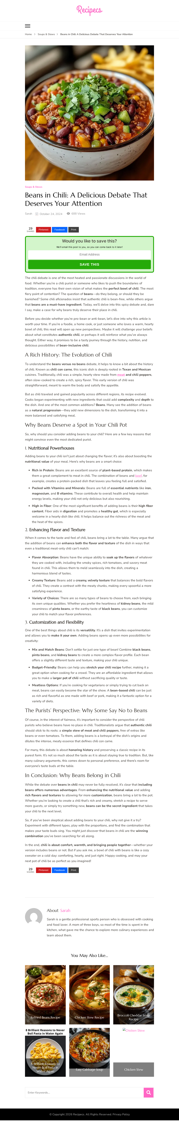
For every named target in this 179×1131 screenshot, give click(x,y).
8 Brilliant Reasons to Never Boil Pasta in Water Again (45, 1067)
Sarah (28, 214)
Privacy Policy (121, 1114)
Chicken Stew (133, 1070)
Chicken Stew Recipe (89, 1017)
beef (138, 476)
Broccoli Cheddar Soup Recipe (133, 1017)
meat (121, 375)
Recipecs (78, 1114)
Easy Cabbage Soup (89, 1070)
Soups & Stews (33, 187)
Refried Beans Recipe (45, 1017)
